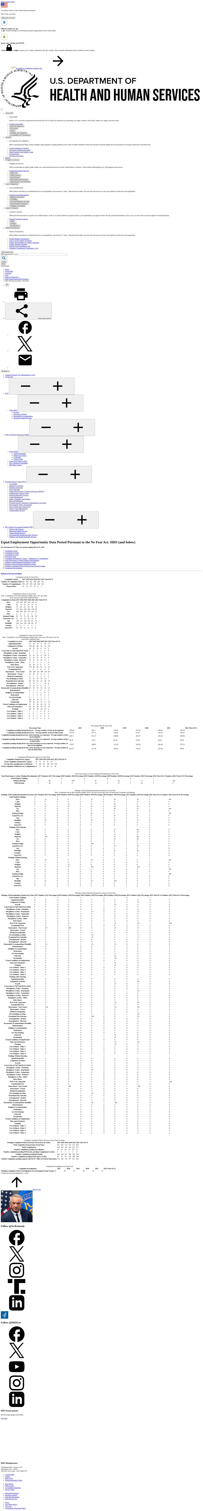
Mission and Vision (20, 455)
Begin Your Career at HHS (18, 461)
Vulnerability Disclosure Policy (15, 1508)
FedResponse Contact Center (19, 493)
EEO (6, 393)
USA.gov (8, 1506)
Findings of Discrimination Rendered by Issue (20, 564)
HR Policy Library (15, 465)
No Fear (16, 412)
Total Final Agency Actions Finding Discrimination (22, 560)
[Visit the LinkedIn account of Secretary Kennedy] (17, 1310)
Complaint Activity (11, 551)
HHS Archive (9, 1486)
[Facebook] (25, 335)
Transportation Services (17, 510)
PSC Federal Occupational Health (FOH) (19, 527)
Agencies (8, 273)
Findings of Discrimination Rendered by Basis (20, 562)
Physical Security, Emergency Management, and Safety (27, 503)
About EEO (13, 410)
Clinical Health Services (17, 533)
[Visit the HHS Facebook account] (17, 1341)
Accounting (13, 484)
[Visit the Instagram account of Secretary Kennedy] (17, 1278)
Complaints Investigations (13, 568)
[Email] (25, 367)
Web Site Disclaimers (12, 1497)
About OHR (13, 451)
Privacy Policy (10, 1490)
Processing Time (10, 556)
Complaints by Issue (12, 555)
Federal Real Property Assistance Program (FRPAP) (26, 491)
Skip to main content (8, 2)
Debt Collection (14, 489)
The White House (11, 1504)
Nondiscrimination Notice (13, 1480)
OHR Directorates (20, 454)
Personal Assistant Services (23, 418)
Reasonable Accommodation (23, 416)
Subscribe (4, 1418)
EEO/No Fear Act (11, 1499)
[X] (25, 351)
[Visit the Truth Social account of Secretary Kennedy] (17, 1294)
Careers (7, 1476)
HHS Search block (7, 254)
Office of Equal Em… (12, 277)
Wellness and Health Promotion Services (22, 537)
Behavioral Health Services (18, 531)
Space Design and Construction (19, 507)
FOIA (7, 1502)
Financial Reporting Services (19, 495)
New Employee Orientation (18, 463)
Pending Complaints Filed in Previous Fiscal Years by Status (25, 566)
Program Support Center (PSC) (15, 482)
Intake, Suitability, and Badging (19, 499)
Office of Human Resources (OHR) (17, 435)
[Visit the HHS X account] (17, 1358)
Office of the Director (16, 529)
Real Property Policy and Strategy (20, 505)
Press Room (9, 1484)
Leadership (17, 457)
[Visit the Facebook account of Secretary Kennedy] (17, 1245)
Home (7, 269)
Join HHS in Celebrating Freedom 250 (29, 68)
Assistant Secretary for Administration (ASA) (20, 375)
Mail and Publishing (16, 501)
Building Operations (16, 488)
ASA (7, 275)
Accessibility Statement (13, 1488)
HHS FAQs (9, 1478)
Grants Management (16, 497)
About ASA (9, 377)
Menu (3, 264)
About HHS (9, 271)
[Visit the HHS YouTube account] (17, 1374)
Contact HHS (9, 1475)
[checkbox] (7, 285)
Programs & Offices (20, 414)
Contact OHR (18, 459)
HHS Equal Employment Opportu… (17, 279)
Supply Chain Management (18, 509)
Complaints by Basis (12, 553)
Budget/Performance (12, 1493)
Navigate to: (5, 371)
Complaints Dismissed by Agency (16, 558)
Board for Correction (16, 486)
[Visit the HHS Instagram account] (17, 1390)
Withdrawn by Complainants (38, 558)
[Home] (101, 107)
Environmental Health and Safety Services (23, 535)
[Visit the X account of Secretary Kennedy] (17, 1261)
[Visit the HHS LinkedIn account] (17, 1407)
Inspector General (11, 1495)
